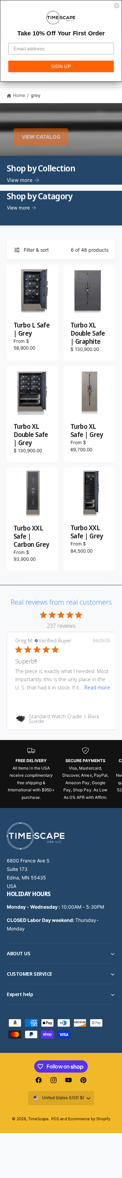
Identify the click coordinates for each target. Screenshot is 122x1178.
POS (55, 1118)
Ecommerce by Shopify (89, 1118)
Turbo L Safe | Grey (31, 329)
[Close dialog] (117, 5)
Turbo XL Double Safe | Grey (31, 435)
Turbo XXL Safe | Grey (86, 532)
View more (20, 180)
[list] (61, 774)
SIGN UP (61, 66)
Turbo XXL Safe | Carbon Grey (31, 536)
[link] (62, 718)
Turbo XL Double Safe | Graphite (87, 333)
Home (19, 95)
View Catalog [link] (41, 136)
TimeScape (38, 1118)
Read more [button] (97, 687)
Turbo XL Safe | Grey (86, 431)
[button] (61, 953)
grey (35, 95)
